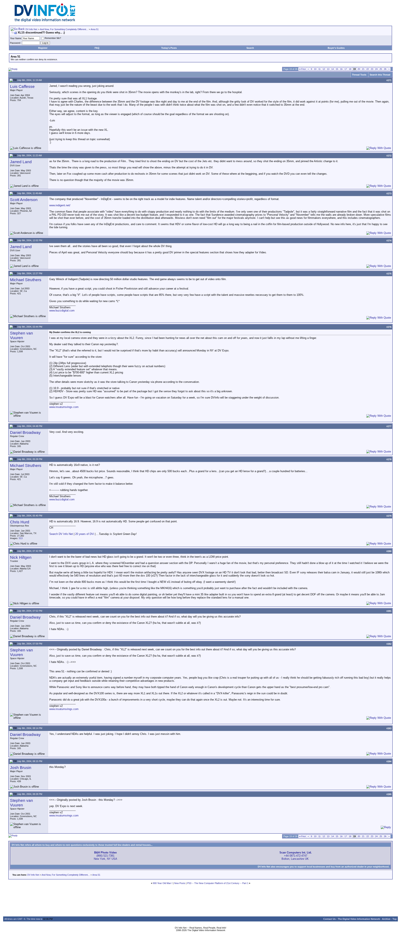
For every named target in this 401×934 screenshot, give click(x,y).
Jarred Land (21, 162)
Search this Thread (380, 74)
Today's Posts (169, 48)
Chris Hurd (19, 522)
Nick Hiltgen (21, 557)
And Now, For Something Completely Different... (64, 29)
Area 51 (95, 29)
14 (332, 69)
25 (380, 69)
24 (376, 69)
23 (372, 69)
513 (21, 538)
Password (15, 43)
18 (350, 69)
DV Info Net (31, 29)
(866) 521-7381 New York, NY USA (105, 855)
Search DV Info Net (61, 534)
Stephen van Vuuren (21, 335)
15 (337, 69)
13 (328, 69)
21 (363, 69)
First (302, 69)
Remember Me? (53, 38)
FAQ (97, 48)
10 (315, 69)
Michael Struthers (25, 280)
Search (250, 48)
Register (42, 48)
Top (394, 919)
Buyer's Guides (336, 48)
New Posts (179, 883)
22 (367, 69)
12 (323, 69)
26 (385, 69)
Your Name (15, 38)
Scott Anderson (24, 199)
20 (359, 69)
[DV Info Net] (45, 21)
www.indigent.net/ (59, 205)
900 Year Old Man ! (162, 883)
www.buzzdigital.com (62, 310)
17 (345, 69)
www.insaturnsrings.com (64, 407)
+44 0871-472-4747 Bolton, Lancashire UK (295, 855)
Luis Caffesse (22, 86)
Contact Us (329, 919)
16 (341, 69)
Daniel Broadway (25, 432)
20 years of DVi (85, 534)
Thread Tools (359, 74)
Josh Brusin (20, 767)
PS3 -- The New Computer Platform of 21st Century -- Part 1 (217, 883)
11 (319, 69)
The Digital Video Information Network (359, 919)
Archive (386, 919)
